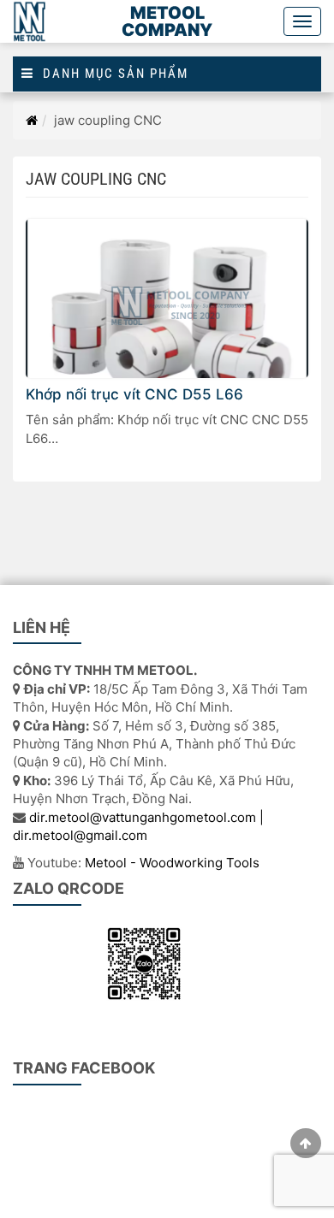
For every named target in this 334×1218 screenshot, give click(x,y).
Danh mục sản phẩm (111, 74)
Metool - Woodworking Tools (172, 862)
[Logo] (30, 21)
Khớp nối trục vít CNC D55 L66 (134, 394)
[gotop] (305, 1143)
